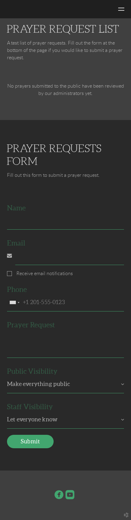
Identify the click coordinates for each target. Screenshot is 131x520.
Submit (30, 441)
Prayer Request (31, 325)
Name (16, 208)
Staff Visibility (30, 407)
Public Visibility (32, 371)
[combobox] (14, 302)
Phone (17, 289)
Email (16, 243)
